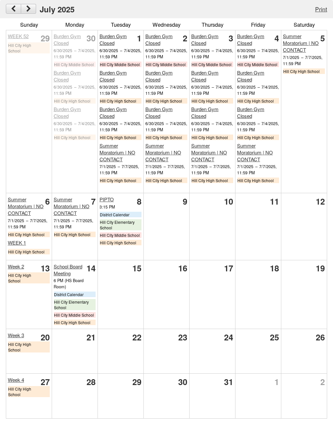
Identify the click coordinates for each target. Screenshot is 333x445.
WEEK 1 (17, 242)
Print (321, 9)
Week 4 (16, 379)
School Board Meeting (68, 270)
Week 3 (16, 335)
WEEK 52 (18, 36)
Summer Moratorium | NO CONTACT (117, 152)
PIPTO (107, 199)
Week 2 (16, 266)
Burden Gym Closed (67, 39)
